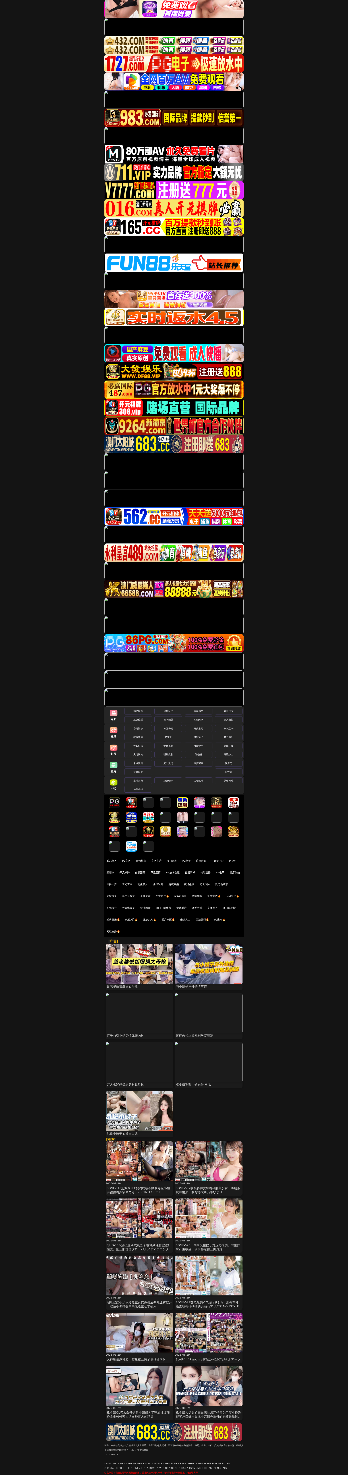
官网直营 (156, 860)
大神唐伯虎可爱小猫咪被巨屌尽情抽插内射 (136, 1359)
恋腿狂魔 (228, 745)
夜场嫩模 (189, 884)
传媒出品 (138, 771)
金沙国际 (145, 907)
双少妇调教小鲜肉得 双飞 (193, 1084)
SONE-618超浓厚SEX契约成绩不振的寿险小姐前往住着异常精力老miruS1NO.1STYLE (138, 1190)
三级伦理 (138, 719)
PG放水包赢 (173, 872)
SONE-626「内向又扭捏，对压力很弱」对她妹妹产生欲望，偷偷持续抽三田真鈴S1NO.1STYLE (208, 1249)
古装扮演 (138, 745)
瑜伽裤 (198, 754)
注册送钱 (201, 860)
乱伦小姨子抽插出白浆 (122, 1133)
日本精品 (168, 719)
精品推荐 (138, 711)
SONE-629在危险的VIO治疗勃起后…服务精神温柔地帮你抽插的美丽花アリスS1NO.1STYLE (207, 1304)
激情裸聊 (197, 896)
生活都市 (138, 780)
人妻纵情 (198, 780)
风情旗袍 (138, 754)
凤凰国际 (156, 872)
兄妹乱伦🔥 (149, 919)
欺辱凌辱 (138, 737)
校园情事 (168, 780)
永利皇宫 (145, 896)
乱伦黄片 (143, 884)
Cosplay (198, 719)
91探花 (168, 737)
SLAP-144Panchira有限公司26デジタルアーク (208, 1359)
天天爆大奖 (128, 907)
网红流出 (198, 737)
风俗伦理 (228, 780)
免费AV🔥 (219, 919)
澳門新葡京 (128, 896)
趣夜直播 (174, 884)
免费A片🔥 (131, 919)
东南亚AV (229, 728)
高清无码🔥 (202, 919)
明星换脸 (168, 754)
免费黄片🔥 (214, 896)
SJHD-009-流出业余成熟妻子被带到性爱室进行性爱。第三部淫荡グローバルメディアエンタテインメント (139, 1249)
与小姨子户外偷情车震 (191, 986)
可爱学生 (198, 745)
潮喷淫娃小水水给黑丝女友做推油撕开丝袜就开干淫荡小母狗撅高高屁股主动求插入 (139, 1304)
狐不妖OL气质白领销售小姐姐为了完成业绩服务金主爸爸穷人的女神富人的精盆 (138, 1414)
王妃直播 (127, 884)
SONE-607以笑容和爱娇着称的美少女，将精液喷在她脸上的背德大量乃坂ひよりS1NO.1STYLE (208, 1192)
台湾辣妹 (138, 728)
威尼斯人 (112, 860)
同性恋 (228, 771)
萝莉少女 (228, 711)
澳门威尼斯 (229, 907)
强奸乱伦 (168, 711)
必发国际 (205, 884)
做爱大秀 (197, 907)
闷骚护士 (228, 754)
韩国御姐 (168, 728)
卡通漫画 (138, 763)
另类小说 (138, 789)
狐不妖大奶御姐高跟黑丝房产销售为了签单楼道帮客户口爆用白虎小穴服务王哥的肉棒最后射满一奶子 (208, 1416)
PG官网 (126, 860)
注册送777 (218, 860)
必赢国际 (140, 872)
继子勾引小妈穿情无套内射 (125, 1035)
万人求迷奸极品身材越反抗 (125, 1084)
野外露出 (228, 737)
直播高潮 (190, 872)
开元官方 (112, 907)
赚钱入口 (185, 919)
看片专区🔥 (168, 919)
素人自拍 (228, 719)
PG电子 (186, 860)
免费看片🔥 (162, 896)
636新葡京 (180, 896)
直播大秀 (212, 907)
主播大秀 (112, 884)
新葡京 (110, 872)
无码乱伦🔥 (232, 896)
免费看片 (181, 907)
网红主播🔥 (113, 931)
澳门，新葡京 (163, 907)
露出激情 (168, 763)
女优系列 (168, 745)
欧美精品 (198, 711)
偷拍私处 (158, 884)
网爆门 (228, 763)
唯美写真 (198, 763)
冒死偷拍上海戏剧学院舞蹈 (194, 1035)
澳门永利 (172, 860)
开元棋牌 (141, 860)
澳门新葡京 (221, 884)
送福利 (233, 860)
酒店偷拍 (235, 872)
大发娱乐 (112, 896)
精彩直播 (205, 872)
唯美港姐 (198, 728)
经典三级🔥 (113, 919)
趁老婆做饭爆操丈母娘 (122, 986)
